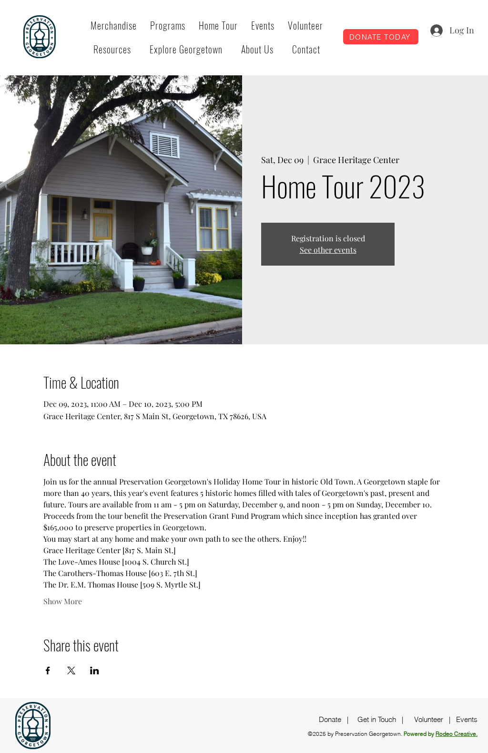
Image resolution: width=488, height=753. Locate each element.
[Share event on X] (71, 670)
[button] (167, 25)
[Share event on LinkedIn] (94, 670)
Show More (62, 601)
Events (467, 719)
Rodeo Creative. (457, 733)
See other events (328, 250)
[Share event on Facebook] (47, 670)
